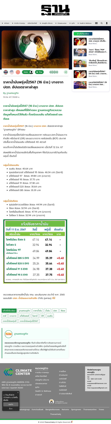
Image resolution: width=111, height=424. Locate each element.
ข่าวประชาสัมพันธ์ (65, 393)
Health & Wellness (43, 391)
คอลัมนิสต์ (63, 390)
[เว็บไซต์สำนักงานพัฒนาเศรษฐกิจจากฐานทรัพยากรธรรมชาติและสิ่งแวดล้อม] (58, 401)
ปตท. (55, 310)
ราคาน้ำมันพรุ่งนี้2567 (29, 321)
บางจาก (13, 315)
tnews (101, 409)
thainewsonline (89, 409)
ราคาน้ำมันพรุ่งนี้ (9, 321)
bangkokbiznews (53, 409)
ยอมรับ (11, 404)
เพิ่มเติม (5, 400)
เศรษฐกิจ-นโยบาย (42, 380)
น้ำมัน (47, 310)
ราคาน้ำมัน (37, 310)
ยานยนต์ (38, 394)
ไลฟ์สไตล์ (62, 386)
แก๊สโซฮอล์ (24, 315)
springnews (76, 409)
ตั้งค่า (11, 409)
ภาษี (4, 315)
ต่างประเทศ (63, 375)
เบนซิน (50, 315)
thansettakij (55, 414)
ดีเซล (63, 310)
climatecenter (41, 383)
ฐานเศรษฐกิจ (24, 310)
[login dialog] (107, 23)
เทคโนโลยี (62, 379)
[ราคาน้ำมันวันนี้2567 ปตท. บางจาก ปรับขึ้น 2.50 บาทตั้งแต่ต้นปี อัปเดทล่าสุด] (80, 41)
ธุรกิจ (37, 387)
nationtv (65, 409)
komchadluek (37, 409)
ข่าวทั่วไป (62, 382)
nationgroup (24, 409)
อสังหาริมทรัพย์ (41, 376)
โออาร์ (35, 315)
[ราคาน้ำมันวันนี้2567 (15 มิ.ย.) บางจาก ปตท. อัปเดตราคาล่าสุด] (80, 85)
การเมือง (62, 371)
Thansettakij (49, 422)
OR (42, 315)
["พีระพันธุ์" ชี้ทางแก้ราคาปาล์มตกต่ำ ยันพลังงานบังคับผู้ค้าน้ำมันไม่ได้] (80, 63)
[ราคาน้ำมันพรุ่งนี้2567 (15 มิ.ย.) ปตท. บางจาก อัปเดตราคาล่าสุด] (80, 74)
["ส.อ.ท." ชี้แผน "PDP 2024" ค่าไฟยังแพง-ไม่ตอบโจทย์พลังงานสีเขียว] (80, 52)
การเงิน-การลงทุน (42, 372)
